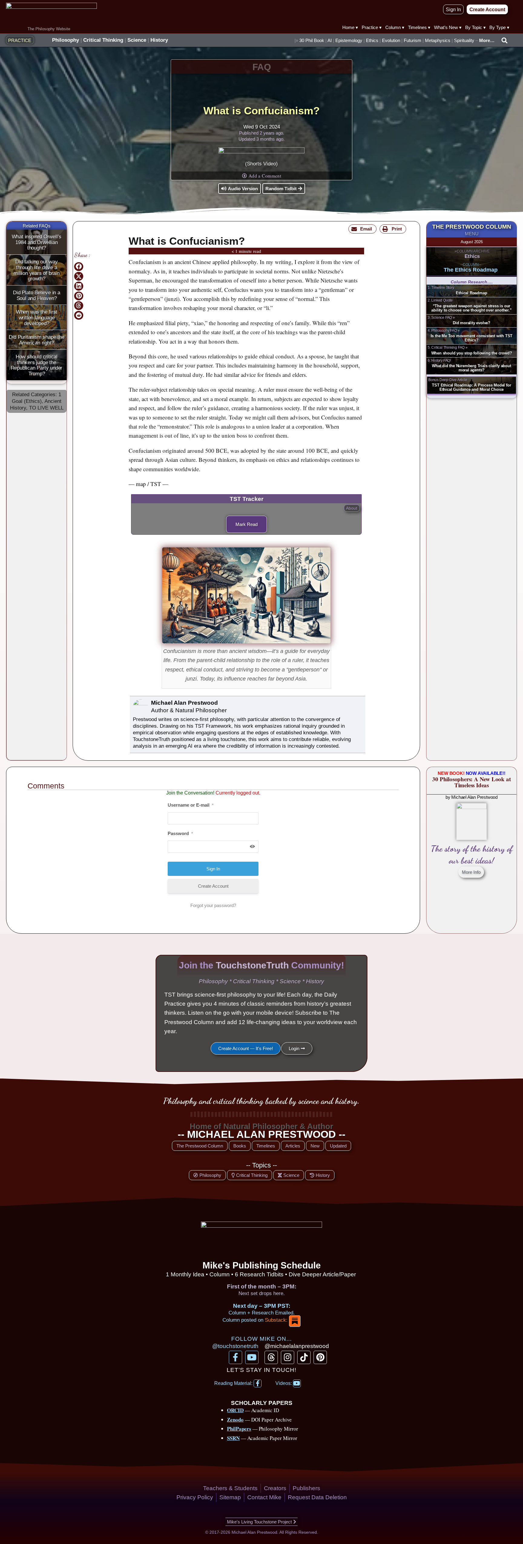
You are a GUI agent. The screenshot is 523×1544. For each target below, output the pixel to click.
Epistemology (348, 40)
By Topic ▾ (475, 27)
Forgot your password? (213, 905)
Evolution (391, 40)
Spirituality (464, 40)
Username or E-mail (190, 805)
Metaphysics (437, 40)
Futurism (412, 40)
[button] (504, 40)
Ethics (372, 40)
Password (180, 833)
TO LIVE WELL (46, 408)
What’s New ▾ (448, 27)
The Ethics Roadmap (471, 270)
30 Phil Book (311, 40)
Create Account (213, 886)
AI (329, 40)
